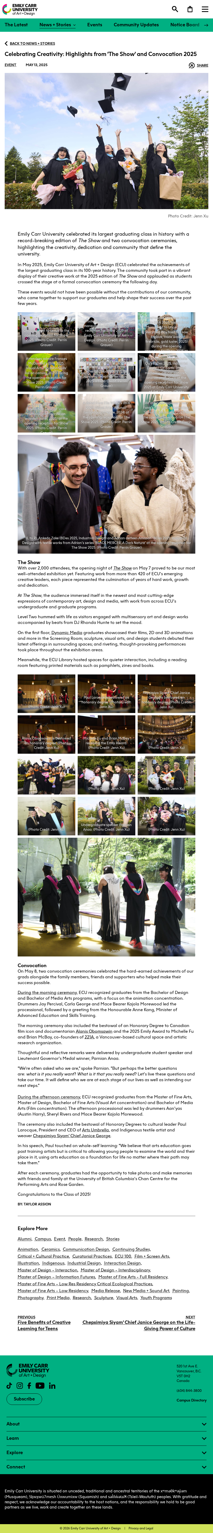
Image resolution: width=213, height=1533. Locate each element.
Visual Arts (126, 1297)
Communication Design (86, 1249)
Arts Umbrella (95, 1130)
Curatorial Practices (92, 1256)
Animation (28, 1249)
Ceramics (51, 1249)
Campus (43, 1238)
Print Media (58, 1297)
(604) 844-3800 (189, 1390)
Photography (30, 1297)
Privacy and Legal (141, 1528)
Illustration (28, 1263)
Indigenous (53, 1263)
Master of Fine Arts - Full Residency (132, 1276)
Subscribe (24, 1399)
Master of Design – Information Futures (56, 1276)
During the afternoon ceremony (49, 1096)
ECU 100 (123, 1256)
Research (94, 1238)
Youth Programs (156, 1297)
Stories (112, 1238)
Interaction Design (122, 1263)
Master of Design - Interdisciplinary (115, 1270)
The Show (122, 568)
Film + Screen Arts (152, 1256)
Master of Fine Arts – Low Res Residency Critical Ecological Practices (85, 1283)
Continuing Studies (131, 1249)
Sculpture (103, 1297)
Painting (180, 1290)
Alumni (24, 1238)
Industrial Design (84, 1263)
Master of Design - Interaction (47, 1270)
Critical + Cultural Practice (43, 1256)
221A (89, 1037)
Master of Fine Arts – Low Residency (53, 1290)
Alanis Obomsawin (94, 1031)
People (75, 1238)
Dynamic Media (66, 632)
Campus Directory (192, 1400)
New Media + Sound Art (146, 1290)
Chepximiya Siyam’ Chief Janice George (71, 1135)
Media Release (105, 1290)
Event (10, 65)
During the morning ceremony (47, 992)
